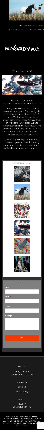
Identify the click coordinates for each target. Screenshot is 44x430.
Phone (7, 306)
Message (9, 316)
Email (8, 297)
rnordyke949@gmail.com (22, 374)
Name (8, 287)
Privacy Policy (22, 391)
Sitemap (22, 386)
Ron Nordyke (22, 48)
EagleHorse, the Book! (34, 26)
